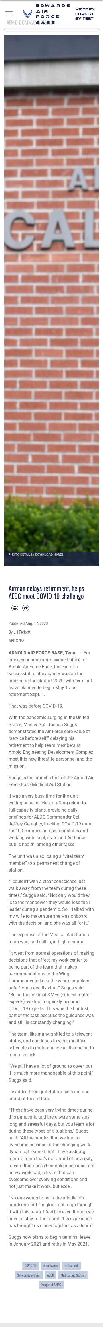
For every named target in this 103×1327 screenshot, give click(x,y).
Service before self (28, 1275)
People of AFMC (51, 1284)
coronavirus (50, 1265)
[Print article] (14, 608)
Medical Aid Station (73, 1275)
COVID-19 (31, 1265)
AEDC (50, 1275)
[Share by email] (25, 608)
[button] (9, 14)
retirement (71, 1265)
